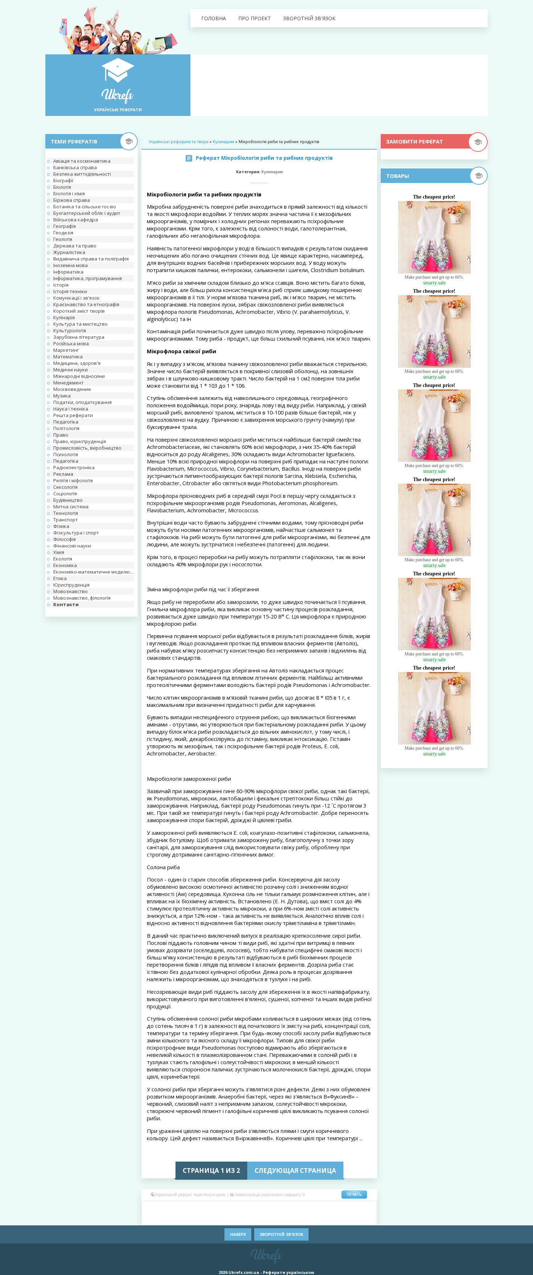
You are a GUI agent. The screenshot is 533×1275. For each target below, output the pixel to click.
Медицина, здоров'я (76, 363)
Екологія (62, 558)
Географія (64, 226)
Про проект (254, 18)
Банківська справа (75, 167)
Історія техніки (70, 291)
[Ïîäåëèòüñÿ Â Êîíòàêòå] (150, 1207)
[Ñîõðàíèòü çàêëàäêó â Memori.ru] (357, 1207)
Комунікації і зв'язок (76, 298)
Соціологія (65, 493)
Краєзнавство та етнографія (86, 304)
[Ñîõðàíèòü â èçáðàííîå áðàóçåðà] (357, 1218)
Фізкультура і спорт (76, 532)
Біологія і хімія (69, 193)
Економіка (65, 565)
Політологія (66, 428)
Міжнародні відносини (79, 376)
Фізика (61, 526)
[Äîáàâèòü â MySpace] (172, 1218)
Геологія (62, 239)
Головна (213, 18)
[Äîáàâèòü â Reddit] (226, 1218)
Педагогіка (65, 421)
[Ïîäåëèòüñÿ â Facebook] (161, 1207)
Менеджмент (68, 382)
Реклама (63, 474)
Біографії (63, 180)
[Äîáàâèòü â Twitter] (292, 1218)
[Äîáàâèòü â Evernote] (281, 1207)
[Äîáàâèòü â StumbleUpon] (248, 1218)
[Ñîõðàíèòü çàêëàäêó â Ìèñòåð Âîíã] (368, 1207)
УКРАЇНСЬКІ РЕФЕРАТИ (118, 109)
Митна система (70, 506)
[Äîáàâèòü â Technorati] (270, 1218)
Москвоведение (72, 389)
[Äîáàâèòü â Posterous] (215, 1218)
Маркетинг (66, 350)
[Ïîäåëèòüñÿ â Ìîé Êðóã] (161, 1218)
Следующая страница (295, 1170)
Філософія (64, 539)
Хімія (58, 552)
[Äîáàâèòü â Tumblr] (281, 1218)
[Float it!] (259, 1207)
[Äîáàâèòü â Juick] (324, 1207)
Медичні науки (70, 369)
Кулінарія (64, 317)
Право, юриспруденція (79, 441)
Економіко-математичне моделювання (93, 571)
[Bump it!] (248, 1207)
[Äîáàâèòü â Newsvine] (183, 1218)
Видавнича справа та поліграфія (91, 258)
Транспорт (65, 519)
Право (60, 435)
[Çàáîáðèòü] (226, 1207)
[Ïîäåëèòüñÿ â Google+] (205, 1207)
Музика (62, 395)
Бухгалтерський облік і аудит (86, 213)
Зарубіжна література (78, 337)
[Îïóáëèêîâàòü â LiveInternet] (346, 1207)
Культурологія (69, 330)
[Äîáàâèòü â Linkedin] (335, 1207)
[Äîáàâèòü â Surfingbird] (259, 1218)
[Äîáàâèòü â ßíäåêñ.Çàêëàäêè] (324, 1218)
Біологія (62, 187)
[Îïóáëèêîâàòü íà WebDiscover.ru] (302, 1218)
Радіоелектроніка (74, 467)
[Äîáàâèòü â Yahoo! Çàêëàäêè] (313, 1218)
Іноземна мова (70, 265)
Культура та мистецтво (80, 324)
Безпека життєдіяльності (82, 174)
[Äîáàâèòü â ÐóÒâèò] (237, 1218)
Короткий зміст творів (79, 311)
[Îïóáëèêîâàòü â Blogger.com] (215, 1207)
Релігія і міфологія (73, 480)
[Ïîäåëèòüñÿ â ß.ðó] (335, 1218)
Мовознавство (70, 591)
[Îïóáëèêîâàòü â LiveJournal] (194, 1207)
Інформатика (68, 271)
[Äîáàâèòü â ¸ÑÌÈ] (346, 1218)
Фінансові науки (72, 545)
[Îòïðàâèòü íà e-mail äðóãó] (368, 1218)
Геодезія (63, 232)
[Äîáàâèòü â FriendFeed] (292, 1207)
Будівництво (68, 500)
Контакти (66, 604)
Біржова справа (71, 200)
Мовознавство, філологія (82, 598)
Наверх (238, 1234)
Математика (68, 356)
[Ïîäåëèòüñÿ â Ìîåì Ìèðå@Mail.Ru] (183, 1207)
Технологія (65, 513)
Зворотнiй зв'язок (309, 18)
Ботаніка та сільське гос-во (84, 206)
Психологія (65, 454)
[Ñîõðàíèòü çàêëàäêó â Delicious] (237, 1207)
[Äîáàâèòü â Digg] (270, 1207)
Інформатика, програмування (87, 278)
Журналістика (69, 252)
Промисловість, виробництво (87, 448)
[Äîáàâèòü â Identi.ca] (313, 1207)
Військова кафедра (75, 219)
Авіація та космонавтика (82, 161)
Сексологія (65, 487)
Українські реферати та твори (178, 141)
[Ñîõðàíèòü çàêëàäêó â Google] (302, 1207)
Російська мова (71, 343)
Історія (61, 285)
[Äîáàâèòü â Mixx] (150, 1218)
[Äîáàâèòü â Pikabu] (194, 1218)
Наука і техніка (70, 408)
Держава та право (74, 245)
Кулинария (223, 141)
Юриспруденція (71, 585)
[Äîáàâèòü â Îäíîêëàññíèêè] (172, 1207)
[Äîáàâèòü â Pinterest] (205, 1218)
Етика (60, 578)
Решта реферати (73, 415)
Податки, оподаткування (82, 402)
